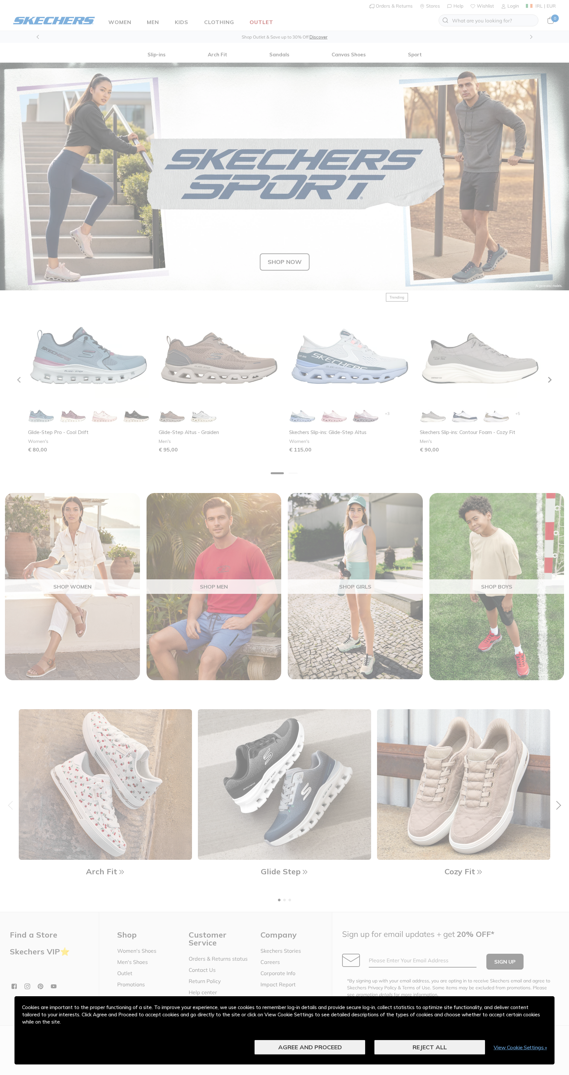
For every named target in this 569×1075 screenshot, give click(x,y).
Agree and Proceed (310, 1047)
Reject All (430, 1047)
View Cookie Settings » (520, 1047)
